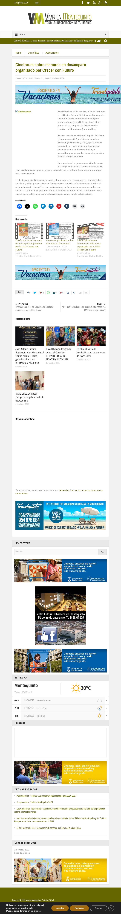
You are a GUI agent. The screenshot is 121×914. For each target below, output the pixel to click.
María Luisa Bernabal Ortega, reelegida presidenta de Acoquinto (29, 397)
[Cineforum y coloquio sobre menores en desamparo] (60, 231)
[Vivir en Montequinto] (60, 18)
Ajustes (98, 908)
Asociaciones (52, 52)
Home (18, 52)
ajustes (37, 911)
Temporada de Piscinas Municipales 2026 (35, 802)
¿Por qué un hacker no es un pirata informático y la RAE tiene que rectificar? (84, 307)
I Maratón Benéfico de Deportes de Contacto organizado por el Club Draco (34, 307)
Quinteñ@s (33, 52)
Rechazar (79, 908)
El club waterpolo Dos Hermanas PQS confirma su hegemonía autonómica (49, 828)
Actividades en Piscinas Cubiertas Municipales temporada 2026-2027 (46, 795)
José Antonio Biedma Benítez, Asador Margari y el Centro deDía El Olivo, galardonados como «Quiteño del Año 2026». (29, 356)
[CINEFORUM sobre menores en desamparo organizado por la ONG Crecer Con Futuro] (91, 231)
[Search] (102, 552)
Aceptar (60, 908)
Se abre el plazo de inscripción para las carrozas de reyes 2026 (91, 352)
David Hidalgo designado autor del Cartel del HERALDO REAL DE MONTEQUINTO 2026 (58, 354)
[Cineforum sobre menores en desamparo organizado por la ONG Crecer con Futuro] (29, 231)
